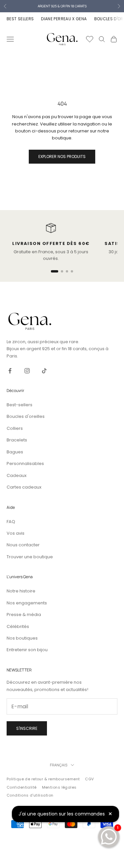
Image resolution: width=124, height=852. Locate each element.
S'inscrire (26, 728)
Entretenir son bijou (27, 650)
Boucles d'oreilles (26, 416)
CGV (89, 779)
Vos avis (15, 533)
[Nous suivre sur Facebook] (10, 370)
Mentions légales (59, 787)
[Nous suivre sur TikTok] (44, 370)
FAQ (11, 521)
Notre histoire (21, 591)
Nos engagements (27, 603)
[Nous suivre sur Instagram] (27, 370)
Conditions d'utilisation (30, 795)
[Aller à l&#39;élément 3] (67, 271)
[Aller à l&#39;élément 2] (62, 271)
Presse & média (24, 614)
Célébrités (18, 626)
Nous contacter (23, 545)
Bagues (15, 452)
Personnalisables (25, 463)
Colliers (15, 428)
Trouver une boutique (30, 557)
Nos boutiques (22, 638)
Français (58, 764)
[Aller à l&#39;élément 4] (72, 271)
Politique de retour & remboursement (43, 779)
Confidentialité (22, 787)
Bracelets (17, 440)
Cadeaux (16, 475)
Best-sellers (19, 405)
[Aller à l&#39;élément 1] (54, 271)
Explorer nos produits (62, 156)
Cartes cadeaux (24, 487)
